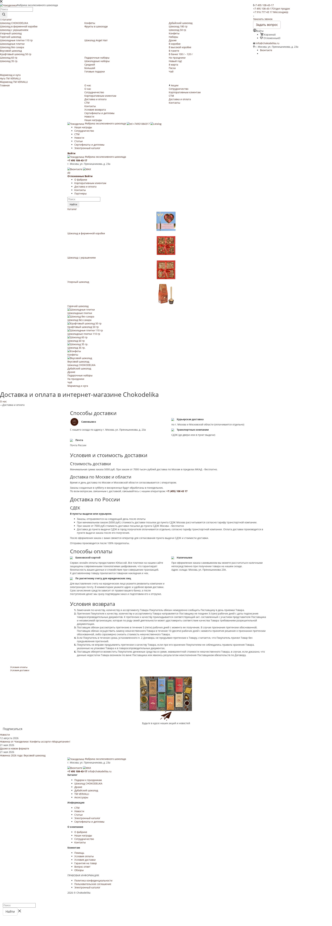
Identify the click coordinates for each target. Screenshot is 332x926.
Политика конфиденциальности (93, 880)
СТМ (77, 134)
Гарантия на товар (85, 863)
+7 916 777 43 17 (270, 12)
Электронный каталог (87, 148)
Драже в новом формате (14, 748)
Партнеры (80, 193)
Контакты (80, 190)
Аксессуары (81, 797)
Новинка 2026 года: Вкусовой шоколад (22, 755)
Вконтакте (266, 50)
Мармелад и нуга (77, 385)
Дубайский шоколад (79, 368)
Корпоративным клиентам (90, 183)
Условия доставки (85, 859)
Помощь (79, 852)
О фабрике (80, 179)
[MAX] (87, 169)
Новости (79, 137)
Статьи (78, 141)
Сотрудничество (84, 130)
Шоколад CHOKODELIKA (81, 365)
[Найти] (3, 15)
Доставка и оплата (85, 186)
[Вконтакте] (75, 169)
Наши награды (83, 127)
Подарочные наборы (80, 375)
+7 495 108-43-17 (264, 5)
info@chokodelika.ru (267, 43)
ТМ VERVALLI (81, 794)
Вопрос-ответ (82, 866)
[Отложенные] (0, 897)
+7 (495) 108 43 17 (176, 491)
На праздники (75, 379)
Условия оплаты (84, 856)
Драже (71, 372)
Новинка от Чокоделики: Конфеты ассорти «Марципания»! (35, 741)
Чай (69, 382)
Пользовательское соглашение (92, 884)
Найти (73, 204)
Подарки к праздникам (88, 780)
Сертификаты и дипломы (89, 144)
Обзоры (79, 870)
